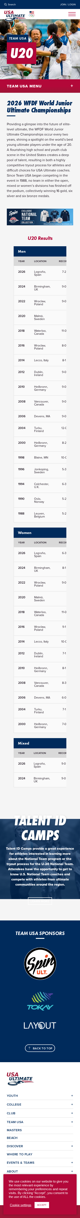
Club (11, 1113)
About (12, 1171)
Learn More (40, 901)
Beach (12, 1137)
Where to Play (19, 1154)
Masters (14, 1130)
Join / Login (68, 4)
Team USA (15, 1122)
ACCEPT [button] (42, 1205)
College (14, 1104)
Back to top (42, 1048)
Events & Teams (20, 1162)
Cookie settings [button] (20, 1205)
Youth (12, 1095)
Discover (15, 1146)
